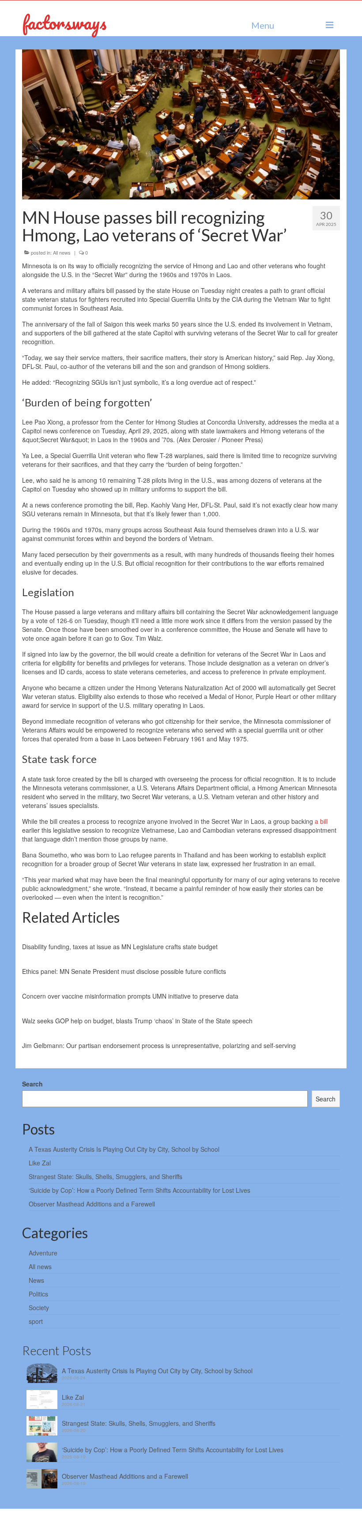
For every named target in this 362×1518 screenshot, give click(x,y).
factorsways (64, 22)
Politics (38, 1293)
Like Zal (40, 1162)
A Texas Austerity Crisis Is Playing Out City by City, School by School (124, 1149)
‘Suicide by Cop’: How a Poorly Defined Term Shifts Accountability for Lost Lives (139, 1190)
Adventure (43, 1252)
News (36, 1280)
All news (62, 252)
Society (39, 1307)
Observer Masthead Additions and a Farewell (92, 1203)
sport (36, 1321)
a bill (321, 821)
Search (32, 1083)
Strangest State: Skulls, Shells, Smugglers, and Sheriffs (105, 1176)
